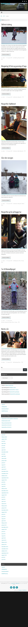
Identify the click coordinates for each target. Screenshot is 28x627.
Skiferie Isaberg (6, 24)
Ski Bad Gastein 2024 (6, 420)
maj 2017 (3, 465)
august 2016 (4, 480)
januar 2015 (4, 508)
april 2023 (4, 443)
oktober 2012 (4, 551)
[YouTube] (23, 1)
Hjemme (15, 97)
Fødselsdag (16, 362)
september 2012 (5, 553)
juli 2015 (3, 497)
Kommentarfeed (5, 408)
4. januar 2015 (9, 320)
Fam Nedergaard (5, 4)
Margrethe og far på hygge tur (11, 212)
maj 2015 (3, 499)
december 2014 (5, 510)
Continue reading (5, 54)
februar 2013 (4, 542)
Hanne (3, 322)
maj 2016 (3, 486)
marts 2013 (4, 540)
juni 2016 (3, 484)
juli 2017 (3, 462)
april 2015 (4, 501)
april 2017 (4, 467)
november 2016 (5, 473)
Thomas (22, 260)
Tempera (20, 590)
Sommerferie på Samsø (14, 391)
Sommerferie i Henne (14, 389)
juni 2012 (3, 559)
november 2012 (5, 548)
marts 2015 (4, 503)
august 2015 (4, 495)
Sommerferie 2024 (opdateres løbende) (10, 418)
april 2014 (4, 520)
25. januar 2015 (9, 97)
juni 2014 (3, 516)
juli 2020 (3, 454)
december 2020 (5, 452)
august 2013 (4, 529)
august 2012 (4, 555)
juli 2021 (3, 447)
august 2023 (4, 439)
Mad (18, 151)
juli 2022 (3, 445)
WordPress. (25, 590)
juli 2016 (3, 482)
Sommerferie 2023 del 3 (6, 427)
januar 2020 (4, 460)
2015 (4, 16)
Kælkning (16, 57)
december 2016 (5, 471)
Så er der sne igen (7, 158)
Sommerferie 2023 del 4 (6, 425)
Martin (23, 203)
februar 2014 (4, 523)
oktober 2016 (4, 475)
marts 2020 (4, 458)
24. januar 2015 (9, 151)
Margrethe (20, 57)
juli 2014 (3, 514)
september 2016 (5, 477)
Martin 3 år (5, 329)
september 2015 (5, 492)
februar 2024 (4, 437)
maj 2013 (3, 535)
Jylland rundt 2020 (9, 385)
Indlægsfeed (4, 406)
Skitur (23, 57)
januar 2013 (4, 544)
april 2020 (4, 456)
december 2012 (5, 546)
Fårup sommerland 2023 (6, 423)
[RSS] (26, 1)
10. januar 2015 (9, 260)
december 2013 (5, 527)
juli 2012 (3, 557)
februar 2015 (4, 505)
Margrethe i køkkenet (8, 104)
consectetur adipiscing (15, 583)
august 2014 (4, 512)
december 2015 (5, 490)
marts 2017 (4, 469)
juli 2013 (3, 531)
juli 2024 (3, 434)
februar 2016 (4, 488)
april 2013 (4, 538)
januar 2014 (4, 525)
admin (4, 57)
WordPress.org (5, 411)
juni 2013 (3, 533)
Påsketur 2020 (13, 387)
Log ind (3, 404)
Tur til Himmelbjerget (8, 269)
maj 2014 (3, 518)
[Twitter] (25, 1)
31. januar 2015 (9, 57)
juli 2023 (3, 441)
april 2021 (4, 450)
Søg (1, 367)
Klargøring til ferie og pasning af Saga (13, 66)
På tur (20, 260)
